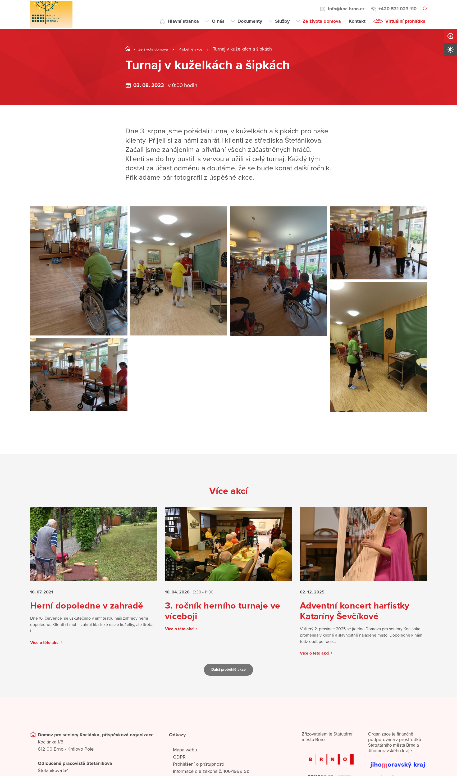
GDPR (179, 768)
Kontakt (357, 21)
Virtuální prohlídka (405, 21)
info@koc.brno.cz (345, 9)
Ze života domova (322, 21)
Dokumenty (249, 21)
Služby (282, 21)
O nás (218, 21)
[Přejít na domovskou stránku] (51, 14)
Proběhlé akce (201, 49)
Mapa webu (185, 761)
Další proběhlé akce (228, 681)
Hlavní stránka (183, 21)
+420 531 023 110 (397, 9)
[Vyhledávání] (424, 9)
